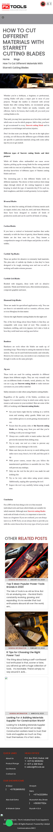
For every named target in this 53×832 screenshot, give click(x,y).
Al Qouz (8, 786)
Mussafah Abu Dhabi (38, 799)
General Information (17, 580)
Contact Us (10, 774)
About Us (9, 758)
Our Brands (10, 769)
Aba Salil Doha (12, 799)
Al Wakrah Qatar (12, 808)
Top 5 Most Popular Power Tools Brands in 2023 (25, 585)
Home (6, 59)
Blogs (17, 59)
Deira (31, 791)
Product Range (12, 763)
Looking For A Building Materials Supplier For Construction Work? (26, 719)
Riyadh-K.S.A (35, 808)
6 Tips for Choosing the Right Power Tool (23, 654)
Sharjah (32, 786)
